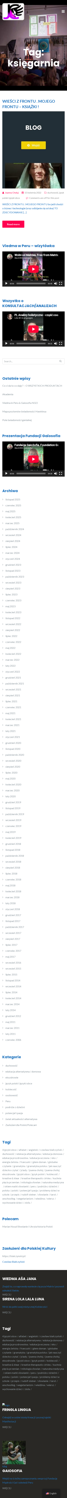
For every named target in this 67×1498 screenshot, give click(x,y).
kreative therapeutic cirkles (36, 1178)
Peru (7, 1101)
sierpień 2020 (12, 766)
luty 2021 (10, 730)
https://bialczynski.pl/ (14, 1256)
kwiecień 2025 (13, 517)
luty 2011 (10, 1033)
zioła (27, 1202)
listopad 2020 (12, 748)
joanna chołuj (36, 1170)
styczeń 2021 (12, 736)
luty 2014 (10, 1010)
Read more (13, 224)
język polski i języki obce (18, 1083)
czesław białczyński (51, 1149)
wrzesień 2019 (13, 820)
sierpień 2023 (12, 588)
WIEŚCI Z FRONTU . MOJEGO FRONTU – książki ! (28, 104)
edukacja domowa (52, 1153)
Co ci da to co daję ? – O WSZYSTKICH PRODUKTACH (32, 385)
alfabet (22, 1149)
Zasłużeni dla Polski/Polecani (21, 1124)
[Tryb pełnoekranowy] (60, 283)
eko (54, 1157)
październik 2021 (14, 683)
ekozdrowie (11, 1077)
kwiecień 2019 (13, 837)
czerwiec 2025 (13, 505)
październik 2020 (14, 754)
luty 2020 (10, 796)
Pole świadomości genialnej (17, 419)
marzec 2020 (12, 790)
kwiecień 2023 (13, 612)
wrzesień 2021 (13, 689)
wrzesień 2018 (13, 861)
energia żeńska (10, 1161)
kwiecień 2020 (13, 784)
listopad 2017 (12, 920)
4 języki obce (9, 1149)
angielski (33, 1149)
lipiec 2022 (11, 635)
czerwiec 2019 (13, 825)
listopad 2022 (12, 618)
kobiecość (11, 1089)
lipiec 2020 (11, 772)
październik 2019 (14, 814)
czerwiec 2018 (13, 879)
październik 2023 (14, 576)
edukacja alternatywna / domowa (23, 1071)
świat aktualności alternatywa (21, 1118)
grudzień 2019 (13, 802)
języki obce (23, 1174)
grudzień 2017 (13, 915)
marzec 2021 (12, 725)
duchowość (52, 192)
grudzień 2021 (13, 677)
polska (6, 1190)
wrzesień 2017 (13, 932)
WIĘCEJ (6, 1294)
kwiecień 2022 (13, 653)
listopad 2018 (12, 849)
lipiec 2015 (11, 974)
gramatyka (19, 1166)
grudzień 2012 (13, 1016)
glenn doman (39, 1161)
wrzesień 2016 (13, 962)
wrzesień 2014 (13, 986)
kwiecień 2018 (13, 891)
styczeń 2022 (12, 671)
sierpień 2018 (12, 867)
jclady (24, 1170)
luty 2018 (10, 903)
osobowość (11, 1095)
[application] (33, 269)
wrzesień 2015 (13, 968)
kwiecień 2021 (13, 719)
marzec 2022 (12, 659)
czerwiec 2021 (13, 707)
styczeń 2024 (12, 558)
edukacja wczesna (39, 1157)
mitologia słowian (30, 1182)
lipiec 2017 (11, 944)
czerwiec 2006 (13, 1039)
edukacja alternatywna (29, 1153)
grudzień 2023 (13, 564)
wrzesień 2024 (13, 535)
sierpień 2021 (12, 695)
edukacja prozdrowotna (15, 1157)
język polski (38, 1174)
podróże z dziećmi (15, 1107)
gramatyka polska (37, 1166)
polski (15, 1190)
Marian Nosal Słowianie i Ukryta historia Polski (27, 1226)
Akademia (7, 394)
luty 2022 (10, 665)
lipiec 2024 (11, 546)
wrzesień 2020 (13, 760)
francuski (25, 1161)
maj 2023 (10, 606)
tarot (53, 1194)
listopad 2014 (12, 980)
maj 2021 (10, 713)
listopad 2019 (12, 808)
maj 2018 (10, 885)
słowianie (43, 1194)
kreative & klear (10, 1178)
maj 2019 (10, 831)
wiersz (50, 1198)
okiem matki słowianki (17, 1186)
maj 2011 (10, 1021)
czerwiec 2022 (13, 641)
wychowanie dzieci (12, 1202)
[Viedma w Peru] (13, 11)
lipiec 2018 (11, 873)
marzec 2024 (12, 552)
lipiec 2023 (11, 594)
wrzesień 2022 (13, 624)
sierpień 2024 (12, 540)
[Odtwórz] (6, 283)
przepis (15, 1194)
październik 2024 (14, 529)
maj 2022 (10, 647)
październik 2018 (14, 855)
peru (33, 1186)
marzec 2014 (12, 1004)
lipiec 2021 (11, 701)
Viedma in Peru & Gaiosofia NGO (20, 402)
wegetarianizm (25, 1198)
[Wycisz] (55, 283)
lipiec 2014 (11, 992)
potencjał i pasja (14, 1113)
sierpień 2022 (12, 630)
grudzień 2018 (13, 843)
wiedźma (40, 1198)
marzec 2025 (12, 523)
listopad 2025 (12, 499)
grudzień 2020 (13, 742)
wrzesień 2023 (13, 582)
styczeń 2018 (12, 909)
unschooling (8, 1198)
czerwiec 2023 (13, 600)
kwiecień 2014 (13, 998)
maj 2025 (10, 511)
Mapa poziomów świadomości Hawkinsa (24, 411)
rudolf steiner (29, 1194)
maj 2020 (10, 778)
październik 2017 (14, 926)
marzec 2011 (12, 1027)
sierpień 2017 (12, 938)
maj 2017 (10, 956)
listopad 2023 (12, 570)
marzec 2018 (12, 897)
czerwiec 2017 (13, 950)
